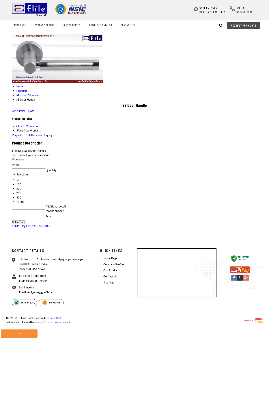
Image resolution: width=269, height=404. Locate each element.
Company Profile (45, 25)
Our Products (72, 25)
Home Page (20, 25)
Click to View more (27, 126)
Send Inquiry (45, 135)
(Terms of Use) (53, 317)
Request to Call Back (24, 135)
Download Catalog (100, 25)
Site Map (108, 282)
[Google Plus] (246, 280)
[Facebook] (234, 280)
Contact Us (128, 25)
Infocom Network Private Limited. (52, 321)
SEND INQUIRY (21, 226)
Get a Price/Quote (23, 110)
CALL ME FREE (41, 226)
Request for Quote (243, 25)
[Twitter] (240, 280)
